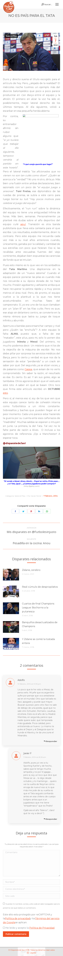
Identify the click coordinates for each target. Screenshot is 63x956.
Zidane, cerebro (31, 570)
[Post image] (11, 574)
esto (5, 393)
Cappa (28, 369)
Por (34, 496)
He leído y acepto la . (30, 927)
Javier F (27, 753)
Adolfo (21, 680)
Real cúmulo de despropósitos (40, 586)
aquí (23, 224)
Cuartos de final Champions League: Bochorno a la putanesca (38, 607)
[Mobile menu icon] (57, 4)
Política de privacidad (17, 918)
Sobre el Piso (11, 36)
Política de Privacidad (42, 927)
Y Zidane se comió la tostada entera (38, 641)
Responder (51, 741)
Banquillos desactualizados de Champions (39, 624)
